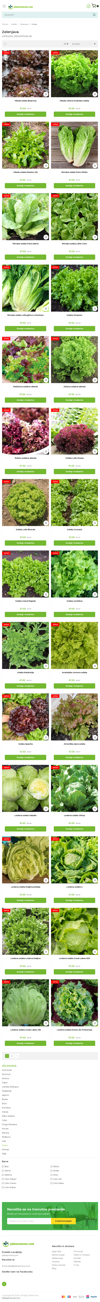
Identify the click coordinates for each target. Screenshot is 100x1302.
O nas (76, 1265)
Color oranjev (10, 1179)
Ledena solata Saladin (25, 815)
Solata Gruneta (74, 529)
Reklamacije (57, 1258)
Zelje (4, 1154)
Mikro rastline (8, 1116)
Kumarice (6, 1108)
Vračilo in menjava (82, 1255)
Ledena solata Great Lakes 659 (74, 958)
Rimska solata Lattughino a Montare (25, 315)
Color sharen (10, 1187)
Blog (54, 1268)
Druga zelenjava (9, 1124)
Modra (56, 1171)
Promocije (78, 1251)
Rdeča (56, 1166)
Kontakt (77, 1258)
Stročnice (6, 1074)
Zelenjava (24, 24)
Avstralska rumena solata (74, 672)
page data (56, 1251)
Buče (4, 1103)
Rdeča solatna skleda (25, 458)
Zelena (7, 1171)
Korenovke (7, 1070)
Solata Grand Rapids (25, 601)
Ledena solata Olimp (74, 815)
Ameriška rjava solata (74, 744)
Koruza (5, 1128)
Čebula (5, 1112)
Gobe (4, 1120)
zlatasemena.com (11, 1298)
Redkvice (6, 1137)
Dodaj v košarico (25, 114)
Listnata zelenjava (10, 1087)
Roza (55, 1175)
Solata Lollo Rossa (74, 458)
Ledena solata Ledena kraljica (25, 958)
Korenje (5, 1149)
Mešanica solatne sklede (25, 386)
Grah (4, 1141)
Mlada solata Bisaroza (25, 100)
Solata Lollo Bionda (25, 529)
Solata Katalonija (25, 672)
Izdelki (14, 24)
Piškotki (77, 1261)
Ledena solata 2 (75, 887)
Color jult (57, 1179)
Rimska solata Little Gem (74, 243)
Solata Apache (25, 744)
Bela (6, 1166)
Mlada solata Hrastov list (26, 172)
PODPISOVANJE (63, 1221)
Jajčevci (5, 1095)
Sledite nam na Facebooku (17, 1271)
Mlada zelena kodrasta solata (74, 100)
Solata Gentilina (74, 601)
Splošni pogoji (58, 1255)
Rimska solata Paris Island (26, 243)
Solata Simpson (74, 315)
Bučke (5, 1099)
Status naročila (58, 1265)
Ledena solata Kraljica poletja (25, 887)
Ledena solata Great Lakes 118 (26, 1030)
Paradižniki (6, 1091)
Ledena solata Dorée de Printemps (74, 1030)
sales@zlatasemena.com (19, 1266)
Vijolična (8, 1175)
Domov (5, 24)
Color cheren (10, 1183)
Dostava (56, 1261)
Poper (5, 1082)
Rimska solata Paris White (74, 172)
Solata (5, 1145)
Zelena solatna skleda (75, 386)
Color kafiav (58, 1183)
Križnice (5, 1078)
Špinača (5, 1133)
